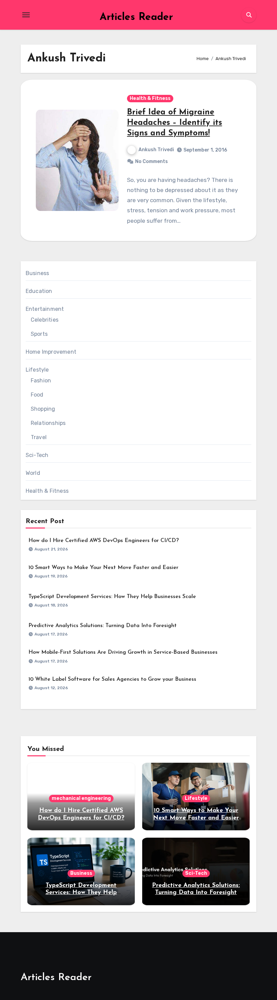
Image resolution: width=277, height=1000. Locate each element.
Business (37, 273)
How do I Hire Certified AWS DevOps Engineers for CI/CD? (103, 540)
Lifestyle (37, 370)
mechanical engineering (81, 798)
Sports (39, 334)
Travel (39, 437)
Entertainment (45, 309)
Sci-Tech (37, 455)
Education (39, 291)
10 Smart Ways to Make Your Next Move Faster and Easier (103, 567)
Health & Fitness (150, 98)
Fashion (41, 380)
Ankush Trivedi (156, 150)
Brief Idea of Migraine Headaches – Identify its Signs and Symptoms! (174, 122)
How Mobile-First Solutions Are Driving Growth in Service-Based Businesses (123, 652)
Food (37, 394)
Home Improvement (51, 352)
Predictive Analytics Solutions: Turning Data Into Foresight (102, 625)
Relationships (48, 423)
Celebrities (44, 320)
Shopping (43, 409)
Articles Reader (136, 17)
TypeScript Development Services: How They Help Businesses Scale (112, 596)
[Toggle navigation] (26, 15)
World (33, 473)
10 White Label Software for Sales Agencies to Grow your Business (112, 679)
